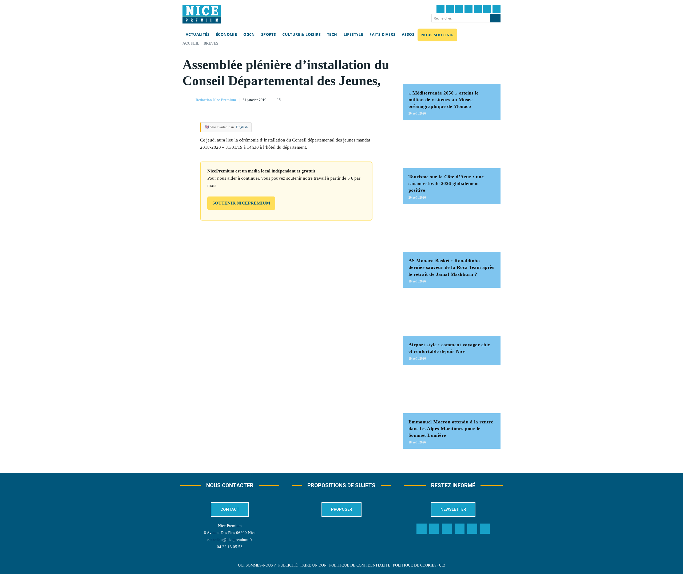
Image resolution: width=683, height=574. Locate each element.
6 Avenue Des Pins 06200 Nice (230, 532)
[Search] (495, 18)
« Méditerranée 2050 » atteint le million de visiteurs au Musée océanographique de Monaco (443, 99)
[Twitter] (450, 9)
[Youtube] (497, 9)
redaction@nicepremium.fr (229, 539)
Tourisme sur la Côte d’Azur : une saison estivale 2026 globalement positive (446, 183)
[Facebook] (440, 9)
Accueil (190, 43)
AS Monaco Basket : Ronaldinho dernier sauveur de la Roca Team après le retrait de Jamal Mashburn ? (451, 267)
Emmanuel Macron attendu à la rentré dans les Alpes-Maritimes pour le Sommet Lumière (450, 428)
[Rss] (485, 529)
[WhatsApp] (372, 99)
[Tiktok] (478, 9)
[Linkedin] (487, 9)
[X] (360, 99)
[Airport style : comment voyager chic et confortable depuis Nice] (452, 314)
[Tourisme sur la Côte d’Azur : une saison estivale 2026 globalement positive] (452, 146)
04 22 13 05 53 (230, 547)
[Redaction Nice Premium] (188, 100)
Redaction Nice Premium (216, 100)
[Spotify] (472, 529)
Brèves (211, 43)
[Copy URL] (336, 99)
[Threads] (468, 9)
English (242, 127)
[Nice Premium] (201, 14)
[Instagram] (459, 9)
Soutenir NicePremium (241, 203)
